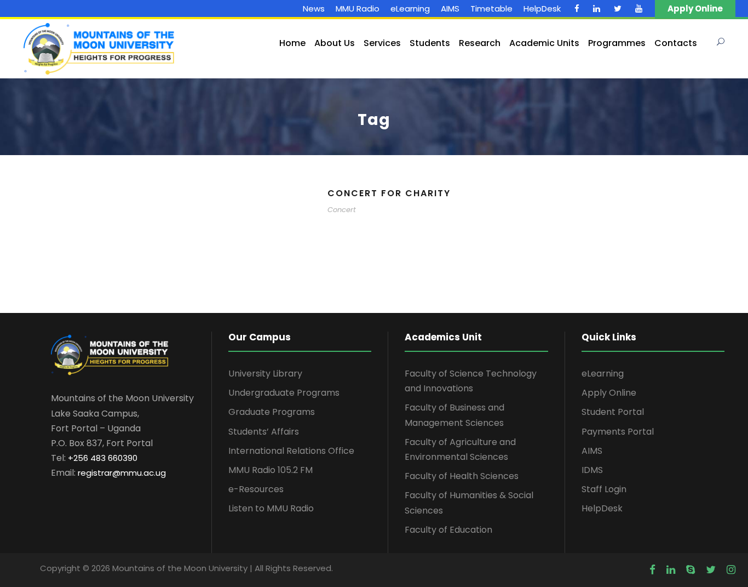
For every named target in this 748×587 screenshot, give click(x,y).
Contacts (675, 43)
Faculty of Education (448, 529)
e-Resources (256, 489)
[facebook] (576, 8)
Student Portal (613, 412)
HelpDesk (542, 8)
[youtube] (638, 8)
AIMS (450, 8)
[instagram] (731, 570)
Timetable (491, 8)
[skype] (690, 570)
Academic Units (544, 43)
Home (292, 43)
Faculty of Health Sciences (462, 476)
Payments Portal (618, 431)
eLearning (410, 8)
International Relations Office (291, 450)
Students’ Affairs (263, 431)
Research (479, 43)
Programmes (617, 43)
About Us (334, 43)
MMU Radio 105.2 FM (270, 470)
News (314, 8)
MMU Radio (357, 8)
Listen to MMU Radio (271, 508)
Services (382, 43)
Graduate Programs (271, 412)
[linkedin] (596, 8)
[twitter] (618, 8)
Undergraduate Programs (284, 392)
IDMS (592, 470)
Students (430, 43)
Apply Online (609, 392)
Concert (341, 209)
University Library (265, 373)
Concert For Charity (389, 193)
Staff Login (604, 489)
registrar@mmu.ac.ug (122, 472)
